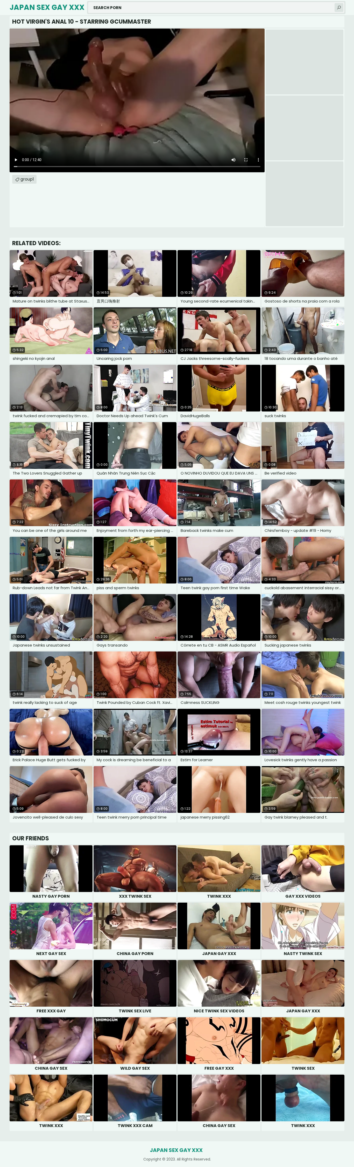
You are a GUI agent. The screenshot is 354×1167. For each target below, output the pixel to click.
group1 (27, 179)
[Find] (339, 7)
